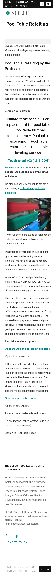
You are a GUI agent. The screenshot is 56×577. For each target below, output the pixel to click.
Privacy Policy (16, 542)
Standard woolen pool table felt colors (27, 348)
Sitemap (11, 536)
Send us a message (16, 167)
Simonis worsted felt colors (21, 398)
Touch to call (17, 161)
